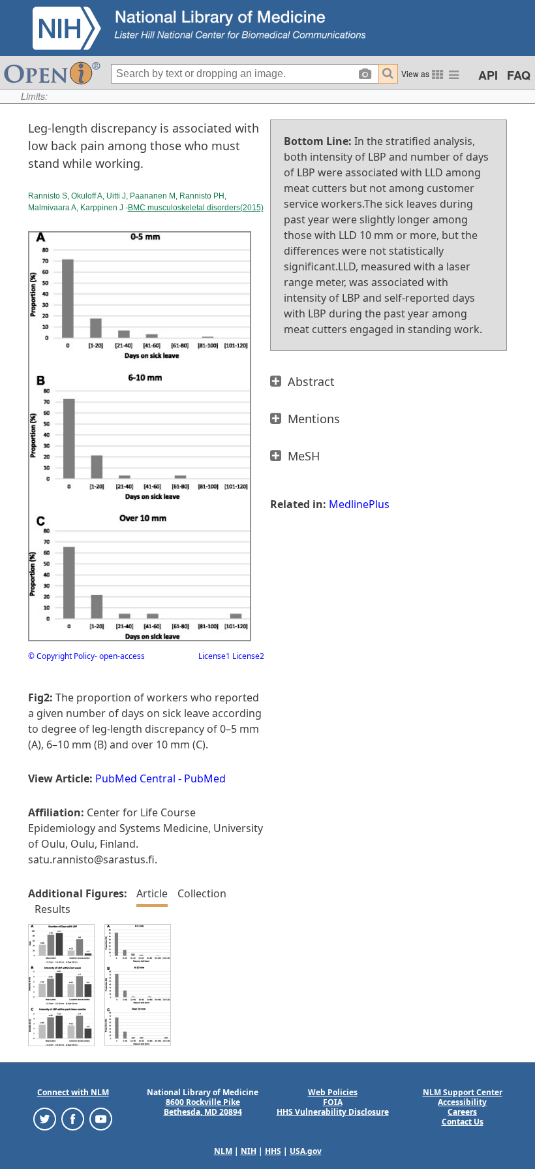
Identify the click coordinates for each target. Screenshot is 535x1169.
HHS (273, 1151)
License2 (247, 656)
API (488, 75)
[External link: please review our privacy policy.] (44, 1117)
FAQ (518, 75)
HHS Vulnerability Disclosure (333, 1111)
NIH (248, 1151)
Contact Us (462, 1121)
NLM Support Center (462, 1092)
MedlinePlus (359, 504)
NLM (223, 1151)
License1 (214, 656)
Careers (462, 1111)
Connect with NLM (73, 1092)
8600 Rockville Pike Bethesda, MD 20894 (203, 1107)
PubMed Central (135, 778)
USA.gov (306, 1151)
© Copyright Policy (61, 656)
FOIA (333, 1102)
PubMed (205, 778)
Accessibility (462, 1102)
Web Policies (333, 1092)
